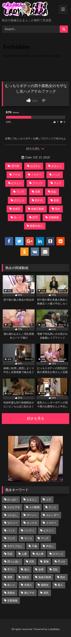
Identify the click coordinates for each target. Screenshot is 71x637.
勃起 (53, 191)
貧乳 (46, 592)
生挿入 (28, 584)
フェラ (57, 183)
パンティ (29, 530)
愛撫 (46, 561)
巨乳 (31, 561)
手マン (11, 569)
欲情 (41, 569)
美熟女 (11, 592)
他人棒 (40, 553)
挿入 (26, 569)
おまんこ (56, 166)
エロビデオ (13, 507)
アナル (16, 174)
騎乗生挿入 (36, 225)
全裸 (37, 191)
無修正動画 (37, 208)
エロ (48, 499)
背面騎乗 (54, 217)
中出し (50, 546)
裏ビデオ (29, 592)
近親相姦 (12, 600)
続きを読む (33, 148)
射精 (56, 200)
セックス (32, 522)
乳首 (9, 553)
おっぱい (12, 499)
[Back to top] (60, 626)
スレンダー (52, 515)
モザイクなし (15, 546)
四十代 (39, 200)
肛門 (35, 217)
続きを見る (35, 418)
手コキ (61, 561)
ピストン (16, 183)
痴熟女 (45, 584)
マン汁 (20, 191)
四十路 (15, 166)
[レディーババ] (29, 9)
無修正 (16, 208)
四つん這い (13, 561)
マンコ (28, 538)
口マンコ (19, 200)
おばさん (35, 166)
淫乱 (55, 569)
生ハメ (17, 217)
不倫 (34, 546)
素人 (60, 584)
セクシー (12, 522)
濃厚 (9, 577)
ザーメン (32, 515)
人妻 (24, 553)
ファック (37, 183)
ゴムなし (12, 515)
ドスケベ (36, 174)
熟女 (57, 208)
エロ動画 (34, 507)
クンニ (52, 507)
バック (56, 174)
